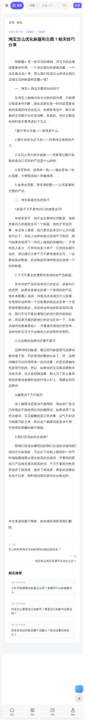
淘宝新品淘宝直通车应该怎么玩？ (55, 561)
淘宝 (24, 88)
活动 (34, 176)
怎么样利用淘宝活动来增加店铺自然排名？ (34, 549)
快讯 (19, 22)
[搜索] (64, 5)
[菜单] (6, 5)
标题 (21, 62)
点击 (21, 74)
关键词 (57, 242)
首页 (11, 22)
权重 (21, 296)
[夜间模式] (79, 698)
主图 (37, 79)
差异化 (29, 326)
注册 (77, 5)
